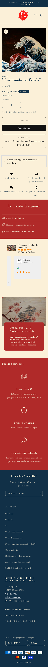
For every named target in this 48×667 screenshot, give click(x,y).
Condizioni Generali (14, 531)
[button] (5, 15)
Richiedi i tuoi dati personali (18, 568)
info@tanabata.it (13, 597)
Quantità (5, 99)
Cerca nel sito (11, 549)
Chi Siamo (9, 513)
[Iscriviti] (40, 493)
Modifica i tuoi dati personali (18, 556)
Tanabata (27, 662)
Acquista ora (24, 127)
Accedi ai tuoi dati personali (17, 562)
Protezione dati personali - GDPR (20, 543)
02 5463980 (11, 593)
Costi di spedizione (14, 537)
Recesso (9, 525)
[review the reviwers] (13, 268)
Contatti (9, 519)
